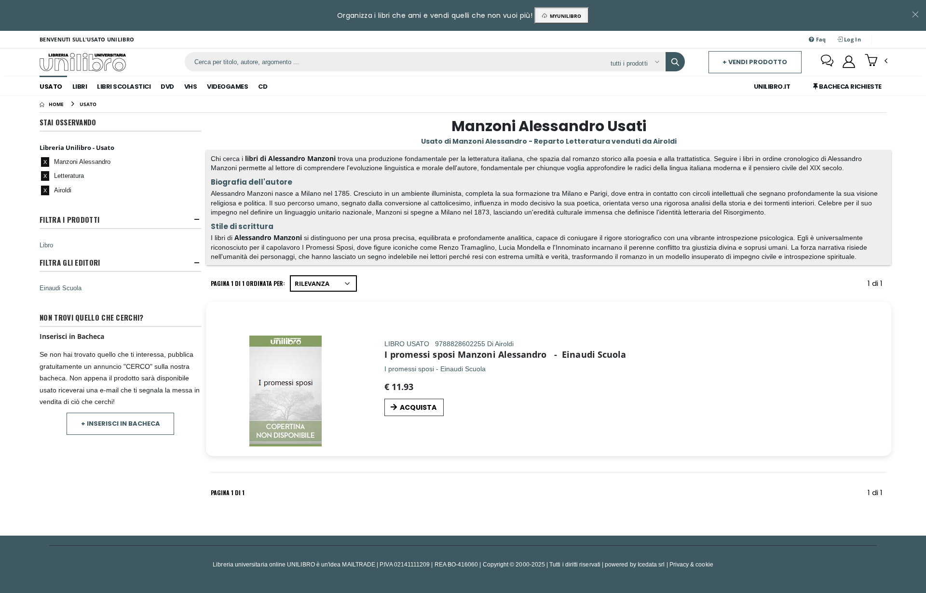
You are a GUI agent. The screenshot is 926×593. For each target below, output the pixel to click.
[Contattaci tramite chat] (827, 62)
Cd (262, 86)
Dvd (167, 86)
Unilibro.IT (772, 86)
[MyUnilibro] (849, 62)
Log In (852, 39)
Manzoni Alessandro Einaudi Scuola (542, 354)
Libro (46, 245)
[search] (675, 61)
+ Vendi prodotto (754, 62)
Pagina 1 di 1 (228, 492)
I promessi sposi (419, 354)
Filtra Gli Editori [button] (70, 262)
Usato (51, 86)
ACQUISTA (418, 407)
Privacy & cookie (691, 564)
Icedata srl (651, 564)
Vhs (190, 86)
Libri (79, 86)
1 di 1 (877, 285)
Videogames (227, 86)
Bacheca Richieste (850, 86)
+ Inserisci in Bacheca (120, 423)
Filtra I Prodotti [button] (69, 220)
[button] (876, 61)
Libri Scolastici (123, 86)
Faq (820, 39)
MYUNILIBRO (564, 16)
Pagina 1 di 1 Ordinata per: (248, 283)
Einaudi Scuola (61, 287)
